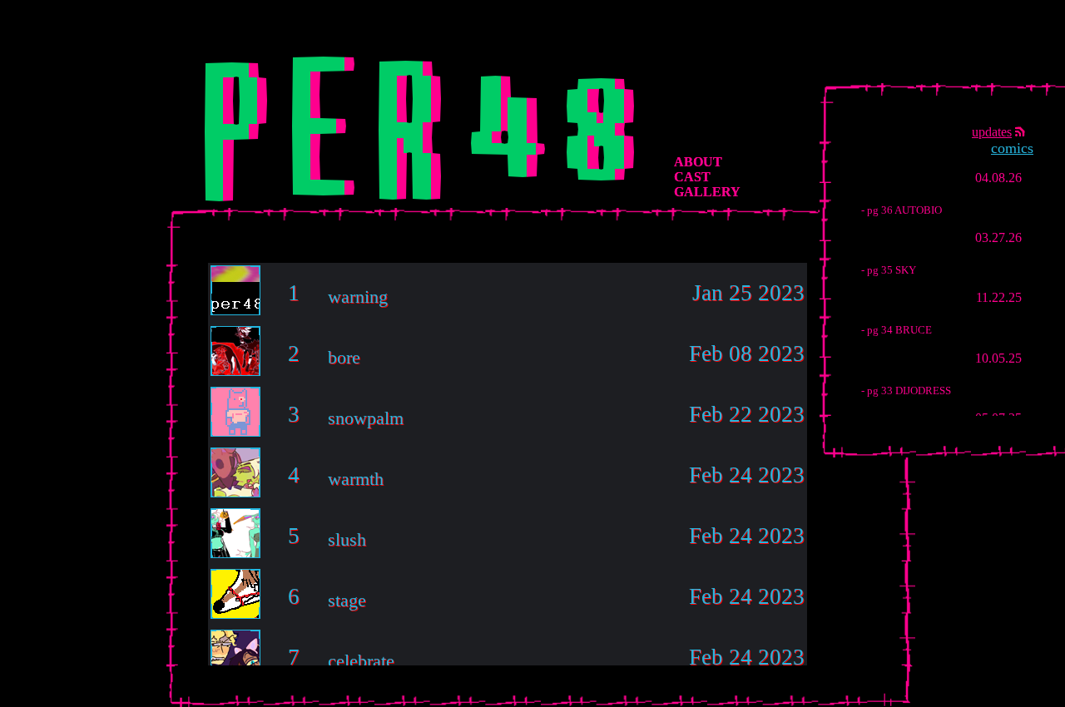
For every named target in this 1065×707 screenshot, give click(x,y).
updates (992, 132)
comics (1012, 148)
